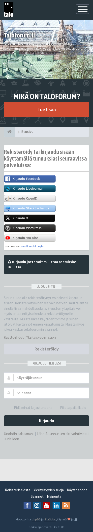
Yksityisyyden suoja (41, 337)
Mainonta (54, 496)
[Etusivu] (9, 132)
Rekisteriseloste (18, 490)
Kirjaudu (46, 420)
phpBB (36, 519)
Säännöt (37, 496)
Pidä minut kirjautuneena (33, 407)
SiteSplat (50, 519)
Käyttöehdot (14, 337)
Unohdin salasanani (18, 433)
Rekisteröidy (46, 349)
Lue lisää (46, 109)
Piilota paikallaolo (73, 407)
